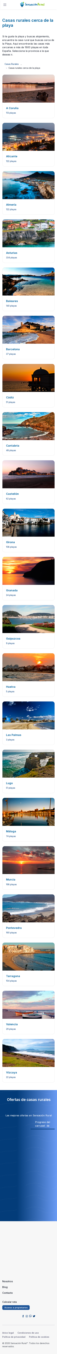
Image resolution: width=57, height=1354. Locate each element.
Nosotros (7, 1281)
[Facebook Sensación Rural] (23, 1316)
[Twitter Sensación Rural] (34, 1316)
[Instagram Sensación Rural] (27, 1316)
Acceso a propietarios (16, 1307)
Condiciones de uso (28, 1332)
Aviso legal (8, 1332)
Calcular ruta (9, 1301)
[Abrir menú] (5, 4)
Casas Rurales (12, 64)
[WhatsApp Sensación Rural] (30, 1316)
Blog (5, 1287)
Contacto (7, 1292)
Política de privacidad (13, 1337)
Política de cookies (39, 1337)
